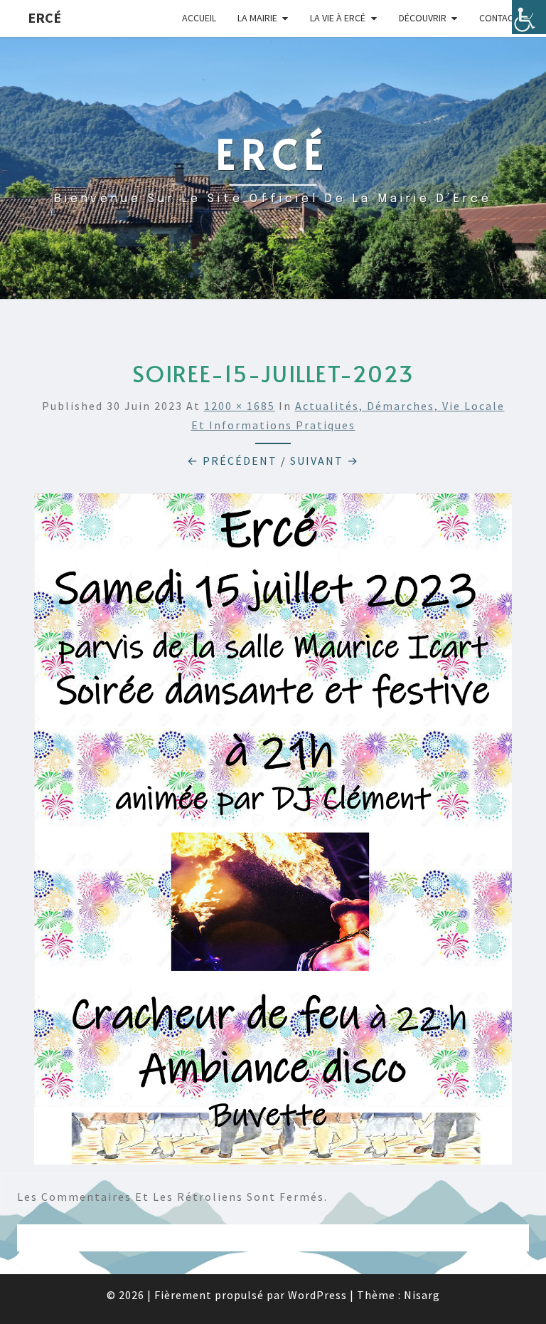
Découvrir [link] (422, 17)
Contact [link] (498, 17)
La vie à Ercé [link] (337, 17)
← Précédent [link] (232, 460)
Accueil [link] (199, 17)
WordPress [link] (317, 1295)
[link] (529, 17)
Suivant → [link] (324, 460)
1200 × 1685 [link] (239, 406)
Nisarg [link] (422, 1295)
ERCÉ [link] (44, 17)
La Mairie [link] (257, 17)
